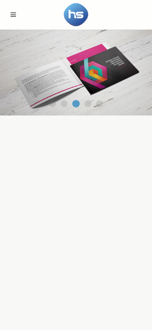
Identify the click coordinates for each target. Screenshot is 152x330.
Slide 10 (64, 103)
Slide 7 (99, 103)
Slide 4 (76, 103)
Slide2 (87, 103)
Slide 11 (52, 103)
